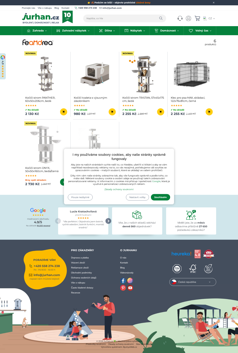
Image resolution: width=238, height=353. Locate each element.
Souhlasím (160, 197)
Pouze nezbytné (80, 197)
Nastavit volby (137, 197)
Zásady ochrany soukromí (119, 189)
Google (156, 181)
